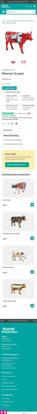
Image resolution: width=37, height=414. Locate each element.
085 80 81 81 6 (7, 360)
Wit (28, 117)
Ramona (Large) (8, 267)
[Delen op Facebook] (8, 123)
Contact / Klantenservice (9, 376)
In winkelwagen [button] (32, 205)
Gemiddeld (5, 119)
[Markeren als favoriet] (32, 28)
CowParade (15, 119)
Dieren (21, 117)
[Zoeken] (33, 12)
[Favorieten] (27, 6)
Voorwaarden (6, 398)
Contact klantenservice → (17, 165)
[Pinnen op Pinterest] (16, 123)
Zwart (30, 117)
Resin (9, 119)
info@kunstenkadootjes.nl (10, 358)
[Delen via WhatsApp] (12, 123)
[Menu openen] (3, 11)
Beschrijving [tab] (8, 130)
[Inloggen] (31, 6)
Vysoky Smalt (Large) (10, 301)
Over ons (4, 379)
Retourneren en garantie (9, 386)
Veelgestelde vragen (8, 383)
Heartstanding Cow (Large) (11, 233)
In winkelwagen (9, 88)
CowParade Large (14, 117)
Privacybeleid (6, 405)
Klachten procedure (7, 402)
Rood (24, 117)
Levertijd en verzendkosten (10, 389)
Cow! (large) (7, 200)
